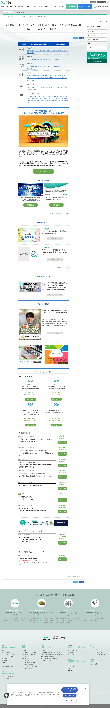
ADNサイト (45, 2)
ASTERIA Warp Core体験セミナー (50, 658)
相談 (85, 6)
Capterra (70, 668)
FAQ (40, 6)
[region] (48, 694)
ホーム (4, 16)
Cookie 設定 (69, 700)
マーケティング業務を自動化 (30, 666)
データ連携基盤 (29, 652)
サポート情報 (93, 664)
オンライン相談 (72, 650)
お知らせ (90, 47)
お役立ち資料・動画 (7, 666)
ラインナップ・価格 (7, 656)
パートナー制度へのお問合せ (97, 654)
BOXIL (70, 670)
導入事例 (4, 658)
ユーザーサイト (74, 2)
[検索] (108, 2)
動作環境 (4, 660)
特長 (2, 6)
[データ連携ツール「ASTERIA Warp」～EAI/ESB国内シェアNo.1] (6, 2)
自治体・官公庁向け (27, 668)
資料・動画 (102, 6)
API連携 (24, 650)
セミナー (58, 6)
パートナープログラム (96, 652)
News (9, 16)
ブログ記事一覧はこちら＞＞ (60, 267)
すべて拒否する (69, 695)
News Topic (91, 31)
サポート (47, 6)
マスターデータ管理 (30, 654)
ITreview (70, 664)
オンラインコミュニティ (59, 2)
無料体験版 (44, 650)
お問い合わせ (101, 2)
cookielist (33, 695)
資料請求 (93, 2)
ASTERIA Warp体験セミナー (49, 656)
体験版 (72, 6)
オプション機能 (6, 652)
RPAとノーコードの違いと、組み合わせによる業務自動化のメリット (47, 59)
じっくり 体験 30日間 (52, 654)
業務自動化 (27, 658)
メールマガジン (92, 43)
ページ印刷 (104, 21)
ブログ (34, 6)
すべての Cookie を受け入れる (69, 690)
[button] (6, 695)
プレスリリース (92, 35)
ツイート (75, 38)
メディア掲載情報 (93, 39)
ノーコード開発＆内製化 (28, 662)
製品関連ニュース (8, 12)
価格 (22, 6)
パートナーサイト (84, 2)
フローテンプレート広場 (8, 654)
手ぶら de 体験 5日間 (51, 652)
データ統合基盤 (28, 656)
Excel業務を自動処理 (28, 664)
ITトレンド (71, 666)
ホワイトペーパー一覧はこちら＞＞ (59, 213)
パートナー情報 (94, 650)
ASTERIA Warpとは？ (10, 647)
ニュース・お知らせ (7, 676)
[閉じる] (86, 688)
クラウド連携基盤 (27, 660)
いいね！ (81, 38)
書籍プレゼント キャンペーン (49, 660)
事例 (9, 6)
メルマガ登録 (5, 678)
